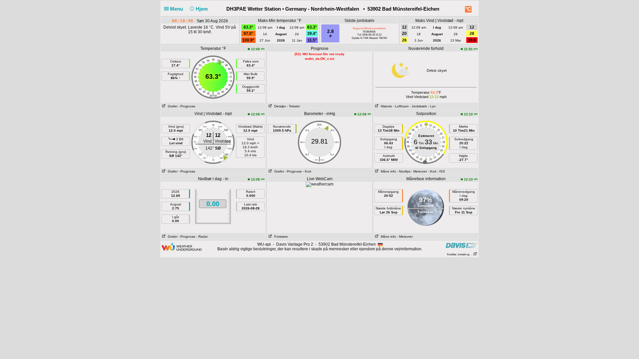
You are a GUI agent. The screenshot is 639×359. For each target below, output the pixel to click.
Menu (177, 9)
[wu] (182, 246)
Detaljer (279, 106)
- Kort (307, 171)
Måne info (387, 171)
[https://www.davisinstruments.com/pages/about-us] (461, 245)
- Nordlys (403, 171)
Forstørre (280, 236)
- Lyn (432, 106)
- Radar (202, 236)
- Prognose (186, 106)
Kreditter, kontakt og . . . (460, 254)
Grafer (171, 106)
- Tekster (293, 106)
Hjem (202, 9)
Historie (385, 106)
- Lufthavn (401, 106)
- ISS (441, 171)
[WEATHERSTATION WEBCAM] (319, 184)
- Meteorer (419, 171)
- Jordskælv (418, 106)
